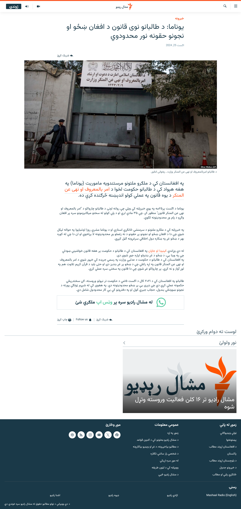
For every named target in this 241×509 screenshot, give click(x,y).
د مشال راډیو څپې (168, 475)
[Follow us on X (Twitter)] (107, 434)
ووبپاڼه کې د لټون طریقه (165, 468)
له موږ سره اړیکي (169, 461)
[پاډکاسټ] (72, 434)
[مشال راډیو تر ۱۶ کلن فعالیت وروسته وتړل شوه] (179, 381)
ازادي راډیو (172, 496)
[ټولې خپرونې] (27, 6)
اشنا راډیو (55, 496)
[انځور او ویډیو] (38, 6)
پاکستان (231, 454)
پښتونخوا (231, 440)
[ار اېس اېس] (81, 434)
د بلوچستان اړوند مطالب (222, 461)
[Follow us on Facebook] (116, 434)
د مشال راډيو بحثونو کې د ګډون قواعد (157, 440)
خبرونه (179, 18)
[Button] (65, 56)
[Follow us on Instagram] (90, 434)
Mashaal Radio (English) (221, 496)
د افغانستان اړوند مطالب (222, 447)
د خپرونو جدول (228, 468)
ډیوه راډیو (113, 496)
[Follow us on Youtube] (99, 434)
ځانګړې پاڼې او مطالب (224, 475)
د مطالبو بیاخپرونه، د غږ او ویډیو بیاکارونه (155, 447)
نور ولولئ (227, 343)
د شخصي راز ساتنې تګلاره (164, 454)
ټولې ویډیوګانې (228, 433)
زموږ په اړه (172, 433)
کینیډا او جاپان (157, 251)
